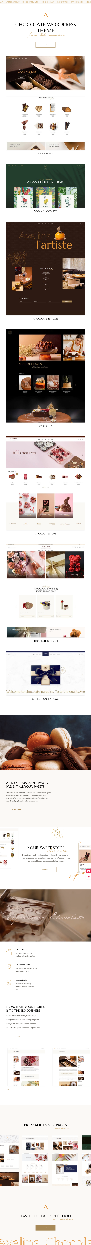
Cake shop (45, 426)
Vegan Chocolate (45, 211)
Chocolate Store (45, 533)
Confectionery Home (45, 698)
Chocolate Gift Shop (45, 641)
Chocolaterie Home (45, 318)
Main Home (45, 153)
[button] (8, 1089)
